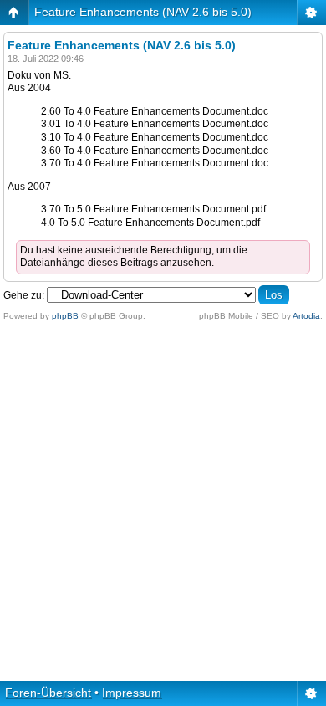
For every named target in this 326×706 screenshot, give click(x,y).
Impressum (131, 692)
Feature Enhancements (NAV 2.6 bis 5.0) (143, 11)
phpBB (65, 315)
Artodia (306, 315)
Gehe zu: (23, 295)
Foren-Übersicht (48, 692)
